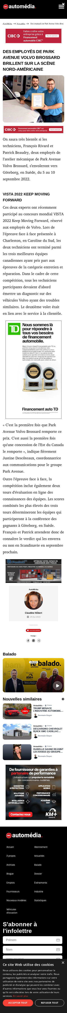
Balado (38, 865)
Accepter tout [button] (17, 1002)
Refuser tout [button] (49, 1002)
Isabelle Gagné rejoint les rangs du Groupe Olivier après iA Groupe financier (48, 750)
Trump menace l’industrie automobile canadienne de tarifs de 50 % (48, 709)
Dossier (38, 873)
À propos (11, 856)
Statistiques (40, 900)
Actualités (21, 24)
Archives (11, 865)
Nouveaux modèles (16, 900)
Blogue (10, 873)
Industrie (38, 891)
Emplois (11, 882)
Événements (40, 882)
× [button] (62, 962)
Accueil (10, 847)
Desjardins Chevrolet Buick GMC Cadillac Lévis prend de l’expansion (47, 730)
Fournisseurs (13, 891)
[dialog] (33, 986)
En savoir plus (20, 996)
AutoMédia (7, 24)
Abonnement (40, 847)
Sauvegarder (35, 630)
